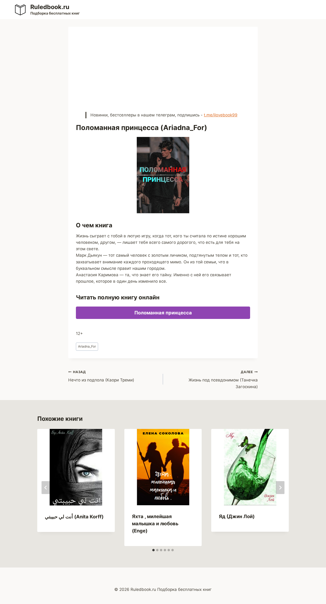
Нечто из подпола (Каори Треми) (101, 376)
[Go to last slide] (46, 487)
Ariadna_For (87, 346)
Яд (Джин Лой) (237, 516)
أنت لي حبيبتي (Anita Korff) (74, 517)
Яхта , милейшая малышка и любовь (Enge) (155, 524)
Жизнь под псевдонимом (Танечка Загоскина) (223, 379)
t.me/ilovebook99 (220, 115)
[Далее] (280, 487)
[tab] (153, 550)
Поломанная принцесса (163, 313)
